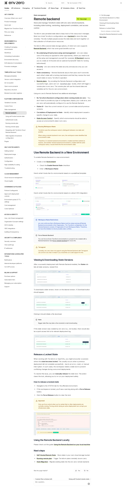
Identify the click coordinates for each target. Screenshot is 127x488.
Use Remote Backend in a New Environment (109, 19)
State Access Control (44, 118)
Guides (6, 8)
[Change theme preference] (121, 2)
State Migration (42, 462)
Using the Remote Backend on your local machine (72, 444)
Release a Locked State (107, 28)
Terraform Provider (40, 8)
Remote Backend (40, 48)
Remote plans (42, 81)
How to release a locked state (110, 31)
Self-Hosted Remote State (46, 455)
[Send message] (89, 484)
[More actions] (89, 19)
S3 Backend (79, 58)
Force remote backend (59, 240)
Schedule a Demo (68, 8)
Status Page (55, 8)
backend (71, 36)
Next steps (102, 37)
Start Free (82, 8)
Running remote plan (44, 458)
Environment (51, 162)
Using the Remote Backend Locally (110, 34)
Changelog (26, 8)
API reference (15, 8)
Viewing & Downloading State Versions (109, 24)
